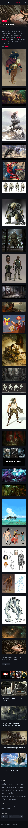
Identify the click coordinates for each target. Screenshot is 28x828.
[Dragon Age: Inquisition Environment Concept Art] (14, 713)
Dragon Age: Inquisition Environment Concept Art (11, 724)
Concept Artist (6, 664)
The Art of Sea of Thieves (11, 770)
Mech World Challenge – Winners (14, 748)
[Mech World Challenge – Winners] (14, 738)
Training (8, 808)
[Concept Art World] (14, 2)
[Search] (26, 2)
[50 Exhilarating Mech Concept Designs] (14, 688)
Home (2, 806)
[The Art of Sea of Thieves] (14, 760)
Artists (4, 20)
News (11, 806)
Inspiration (21, 806)
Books (15, 806)
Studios (3, 808)
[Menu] (2, 2)
